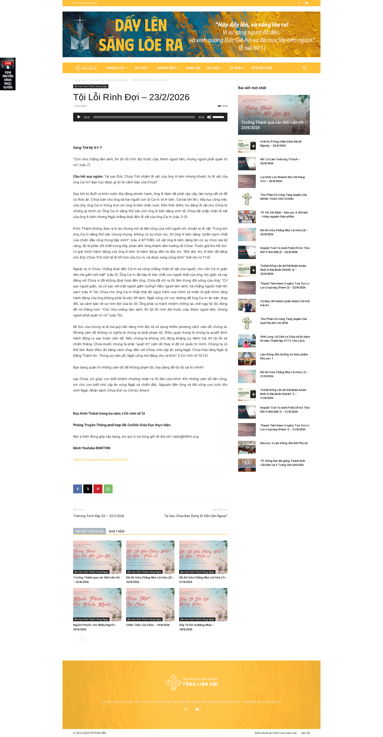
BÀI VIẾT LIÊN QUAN (89, 531)
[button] (304, 68)
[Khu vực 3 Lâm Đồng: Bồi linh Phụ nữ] (247, 447)
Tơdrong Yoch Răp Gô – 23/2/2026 (98, 516)
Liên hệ (305, 733)
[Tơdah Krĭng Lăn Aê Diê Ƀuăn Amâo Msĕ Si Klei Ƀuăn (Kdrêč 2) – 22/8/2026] (247, 270)
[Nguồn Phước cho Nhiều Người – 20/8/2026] (97, 604)
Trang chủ (79, 80)
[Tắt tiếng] (209, 117)
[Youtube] (306, 3)
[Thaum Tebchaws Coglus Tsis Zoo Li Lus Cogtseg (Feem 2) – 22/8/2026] (247, 287)
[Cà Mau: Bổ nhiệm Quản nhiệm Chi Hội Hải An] (247, 305)
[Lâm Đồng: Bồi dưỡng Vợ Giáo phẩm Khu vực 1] (247, 358)
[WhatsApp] (108, 488)
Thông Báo (166, 68)
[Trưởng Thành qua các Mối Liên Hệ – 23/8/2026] (97, 557)
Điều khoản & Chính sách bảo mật (276, 733)
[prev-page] (76, 638)
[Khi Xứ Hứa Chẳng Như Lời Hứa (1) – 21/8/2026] (203, 557)
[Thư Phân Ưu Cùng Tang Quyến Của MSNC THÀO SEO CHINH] (247, 199)
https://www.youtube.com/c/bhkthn (100, 459)
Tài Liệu (212, 68)
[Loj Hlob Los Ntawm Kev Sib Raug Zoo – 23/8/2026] (247, 181)
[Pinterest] (98, 488)
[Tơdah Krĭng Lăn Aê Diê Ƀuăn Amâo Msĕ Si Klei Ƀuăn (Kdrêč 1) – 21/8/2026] (247, 394)
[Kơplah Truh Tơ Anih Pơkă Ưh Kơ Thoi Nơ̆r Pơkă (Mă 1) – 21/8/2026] (247, 412)
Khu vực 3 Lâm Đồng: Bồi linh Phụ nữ (284, 443)
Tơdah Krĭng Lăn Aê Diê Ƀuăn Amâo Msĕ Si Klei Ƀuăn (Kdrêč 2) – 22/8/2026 (283, 269)
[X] (87, 488)
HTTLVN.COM (261, 68)
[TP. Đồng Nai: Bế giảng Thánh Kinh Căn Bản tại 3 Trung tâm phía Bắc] (247, 465)
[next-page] (83, 638)
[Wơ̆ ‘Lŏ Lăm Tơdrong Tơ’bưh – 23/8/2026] (247, 163)
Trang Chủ (115, 68)
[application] (150, 117)
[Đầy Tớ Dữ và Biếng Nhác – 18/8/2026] (203, 604)
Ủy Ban (235, 68)
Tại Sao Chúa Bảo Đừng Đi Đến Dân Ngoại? (195, 516)
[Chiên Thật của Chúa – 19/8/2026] (150, 604)
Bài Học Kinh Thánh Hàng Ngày (109, 80)
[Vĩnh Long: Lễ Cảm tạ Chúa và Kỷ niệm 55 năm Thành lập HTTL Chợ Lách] (247, 341)
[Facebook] (299, 3)
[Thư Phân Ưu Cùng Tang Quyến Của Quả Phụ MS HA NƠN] (247, 323)
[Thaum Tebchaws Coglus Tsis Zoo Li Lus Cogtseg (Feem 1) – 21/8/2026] (247, 429)
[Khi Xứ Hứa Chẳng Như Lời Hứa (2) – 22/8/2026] (150, 557)
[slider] (219, 117)
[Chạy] (79, 117)
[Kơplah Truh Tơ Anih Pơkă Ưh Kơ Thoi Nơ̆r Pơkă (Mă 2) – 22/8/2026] (247, 252)
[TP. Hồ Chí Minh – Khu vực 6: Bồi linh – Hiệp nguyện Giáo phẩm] (247, 216)
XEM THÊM (116, 531)
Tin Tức (140, 68)
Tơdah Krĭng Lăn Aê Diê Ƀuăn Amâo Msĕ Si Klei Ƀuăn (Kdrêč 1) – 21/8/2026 (283, 394)
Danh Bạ (193, 68)
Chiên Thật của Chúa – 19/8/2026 (148, 625)
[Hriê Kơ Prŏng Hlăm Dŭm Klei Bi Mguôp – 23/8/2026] (247, 146)
